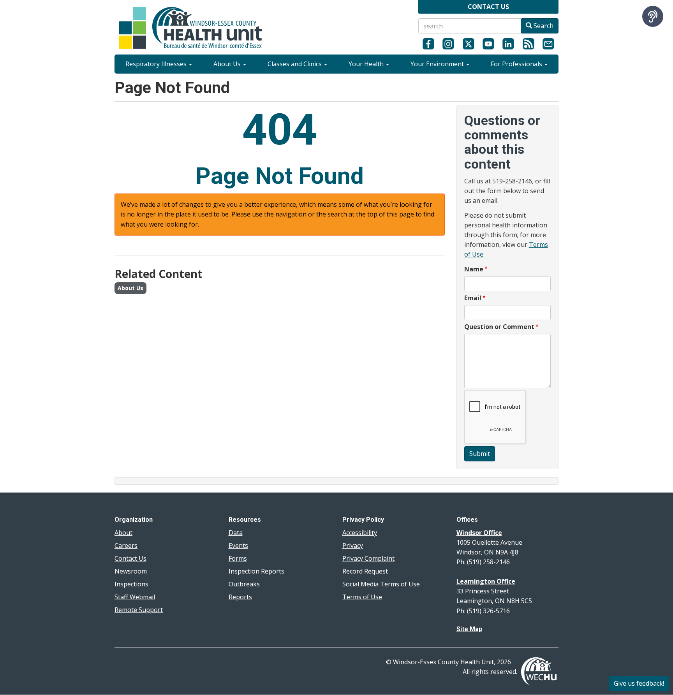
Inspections (131, 584)
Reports (240, 597)
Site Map (469, 629)
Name (473, 269)
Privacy (352, 545)
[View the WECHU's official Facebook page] (428, 43)
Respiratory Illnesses (156, 64)
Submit (479, 453)
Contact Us (130, 558)
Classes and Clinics (295, 64)
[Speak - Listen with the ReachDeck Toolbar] (652, 16)
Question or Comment (499, 326)
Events (238, 545)
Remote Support (139, 609)
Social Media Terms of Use (381, 584)
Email (472, 298)
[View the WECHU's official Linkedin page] (508, 43)
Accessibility (359, 532)
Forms (238, 558)
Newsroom (131, 571)
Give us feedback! (639, 683)
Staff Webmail (135, 597)
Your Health (367, 64)
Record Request (365, 571)
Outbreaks (244, 584)
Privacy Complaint (368, 558)
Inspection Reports (256, 571)
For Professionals (517, 64)
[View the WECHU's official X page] (468, 43)
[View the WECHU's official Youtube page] (488, 43)
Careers (126, 545)
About (123, 532)
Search (542, 25)
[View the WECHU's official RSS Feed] (528, 43)
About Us (227, 64)
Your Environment (437, 64)
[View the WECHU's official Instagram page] (448, 43)
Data (236, 532)
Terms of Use (362, 597)
